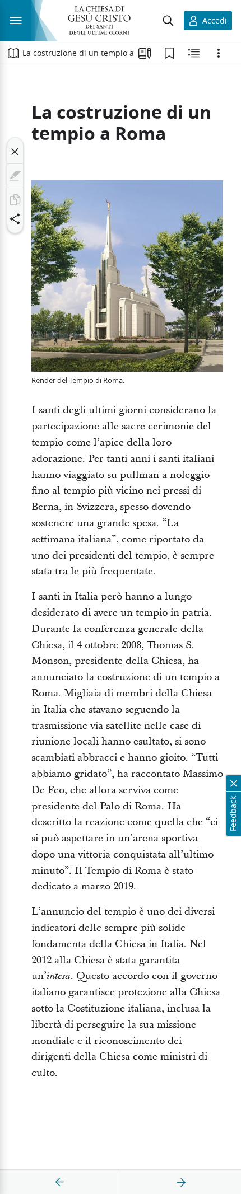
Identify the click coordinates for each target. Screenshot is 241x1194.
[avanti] (181, 1182)
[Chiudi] (15, 151)
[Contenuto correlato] (194, 53)
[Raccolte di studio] (144, 53)
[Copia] (15, 200)
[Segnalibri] (169, 53)
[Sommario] (13, 53)
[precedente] (60, 1182)
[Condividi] (15, 219)
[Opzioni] (218, 53)
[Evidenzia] (15, 175)
